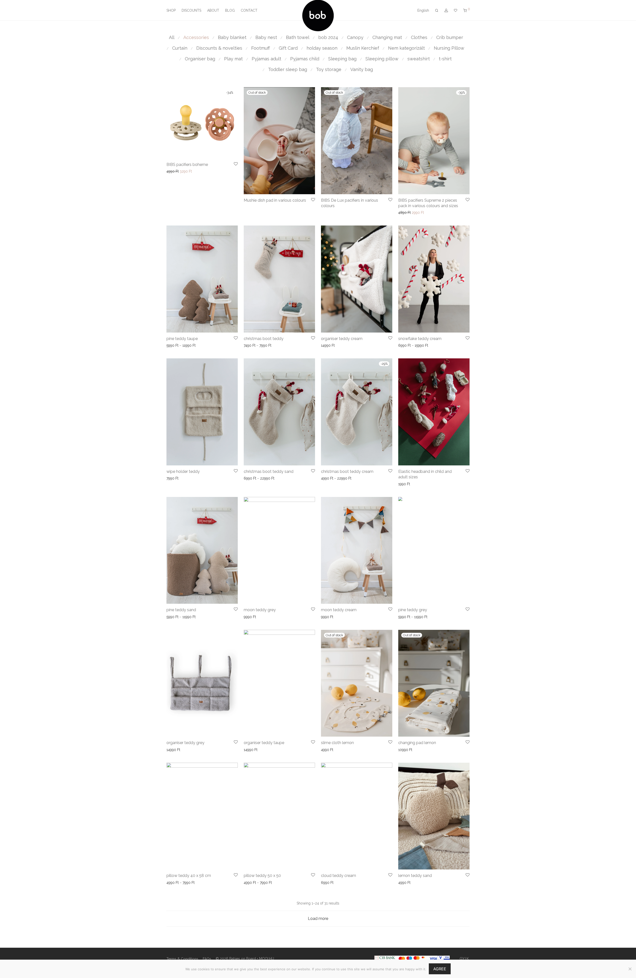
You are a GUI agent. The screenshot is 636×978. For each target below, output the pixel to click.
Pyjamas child (304, 58)
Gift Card (288, 48)
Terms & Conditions (182, 959)
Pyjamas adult (266, 58)
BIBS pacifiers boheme (187, 164)
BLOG (230, 10)
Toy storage (328, 69)
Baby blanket (232, 37)
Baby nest (266, 37)
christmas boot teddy (263, 338)
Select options (253, 207)
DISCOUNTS (191, 10)
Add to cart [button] (174, 171)
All (171, 37)
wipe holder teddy (183, 471)
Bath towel (297, 37)
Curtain (179, 48)
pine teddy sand (181, 609)
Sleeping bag (342, 58)
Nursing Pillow (449, 48)
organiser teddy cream (341, 338)
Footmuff (260, 48)
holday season (322, 48)
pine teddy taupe (182, 338)
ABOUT (213, 10)
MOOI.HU (266, 959)
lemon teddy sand (415, 875)
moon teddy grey (260, 609)
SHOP (171, 10)
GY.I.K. (465, 959)
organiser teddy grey (185, 742)
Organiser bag (200, 58)
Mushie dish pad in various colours (275, 200)
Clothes (419, 37)
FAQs (207, 959)
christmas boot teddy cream (347, 471)
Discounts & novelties (219, 48)
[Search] (436, 10)
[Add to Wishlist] (236, 164)
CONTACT (249, 10)
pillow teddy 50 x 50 (262, 875)
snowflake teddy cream (419, 338)
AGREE (439, 968)
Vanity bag (361, 69)
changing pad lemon (417, 742)
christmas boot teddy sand (268, 471)
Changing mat (387, 37)
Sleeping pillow (381, 58)
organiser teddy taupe (264, 742)
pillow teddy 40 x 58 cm (188, 875)
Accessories (196, 37)
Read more (328, 750)
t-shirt (445, 58)
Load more (318, 918)
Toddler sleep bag (287, 69)
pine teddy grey (412, 609)
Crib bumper (449, 37)
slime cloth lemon (337, 742)
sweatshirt (418, 58)
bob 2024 (328, 37)
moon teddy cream (339, 609)
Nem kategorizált (406, 48)
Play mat (233, 58)
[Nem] (629, 968)
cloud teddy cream (338, 875)
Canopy (355, 37)
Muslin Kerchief (362, 48)
